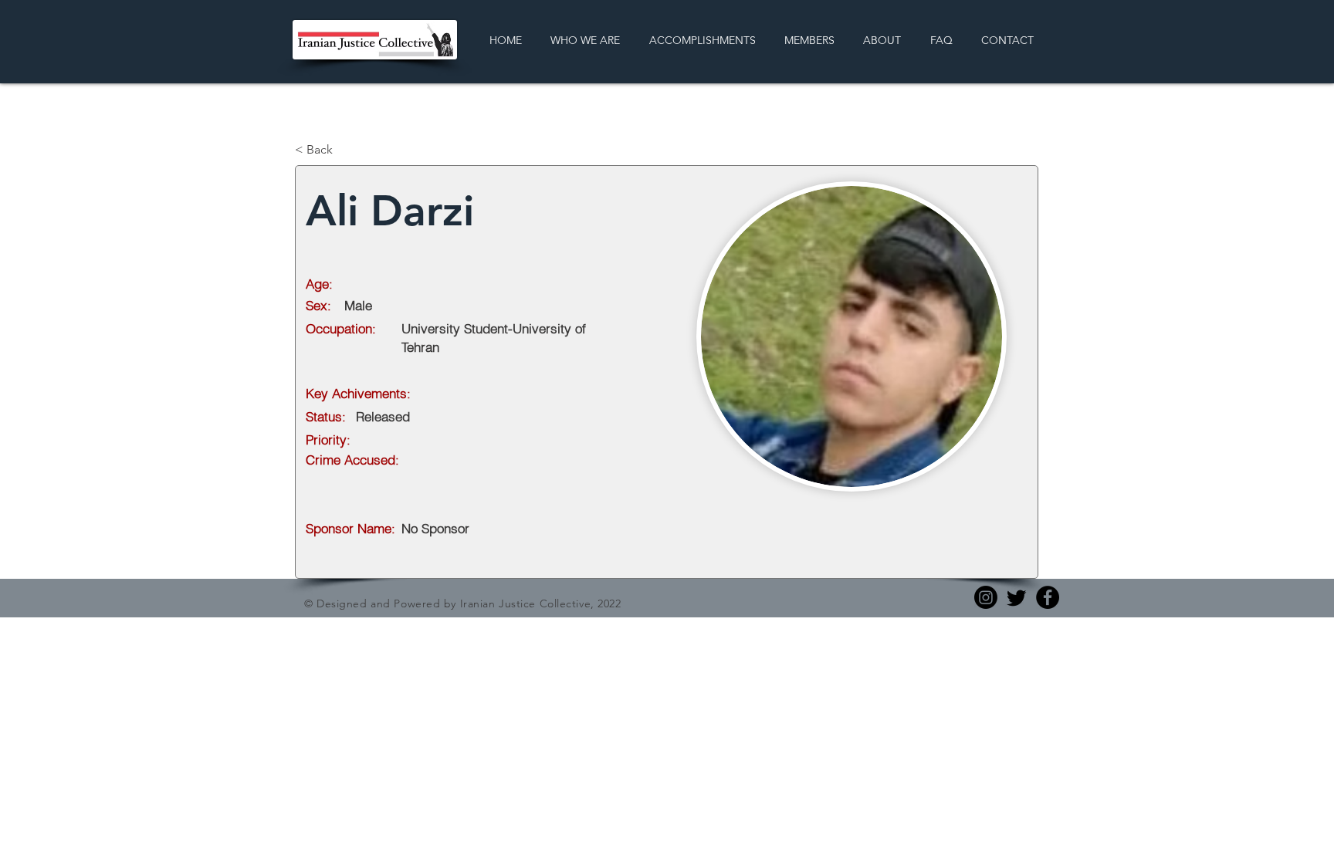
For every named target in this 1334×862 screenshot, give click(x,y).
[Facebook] (1047, 597)
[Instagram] (985, 597)
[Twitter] (1016, 597)
